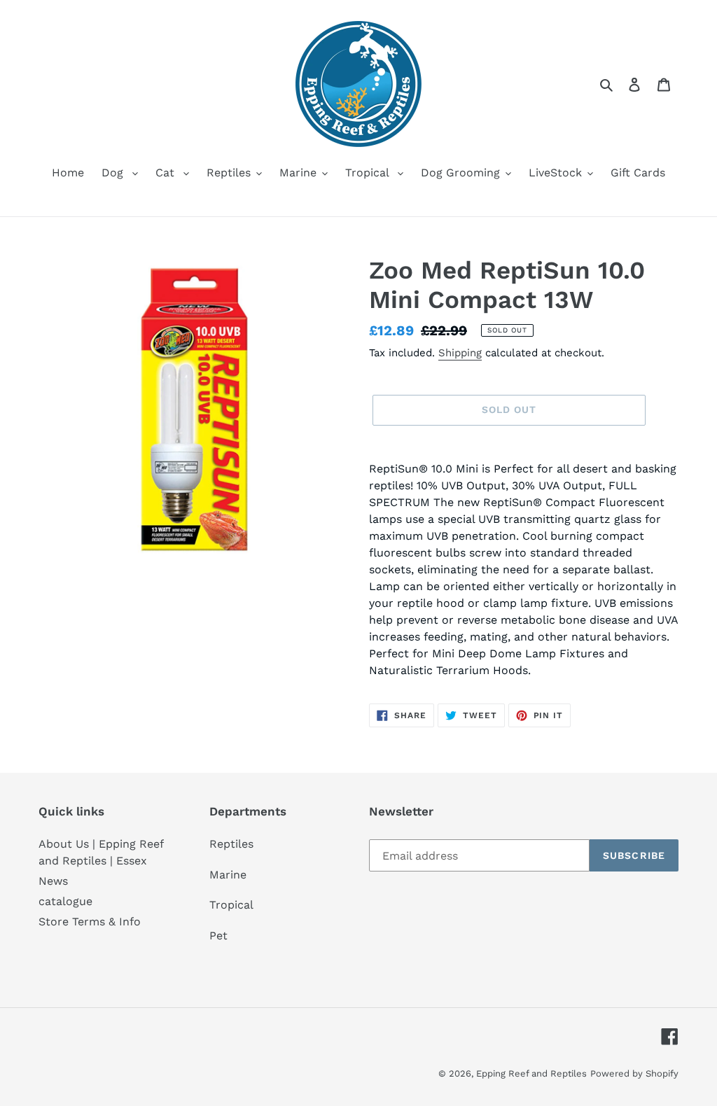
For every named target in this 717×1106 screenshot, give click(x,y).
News (53, 881)
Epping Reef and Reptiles (531, 1073)
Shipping (460, 352)
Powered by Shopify (634, 1073)
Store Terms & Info (90, 921)
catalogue (65, 901)
